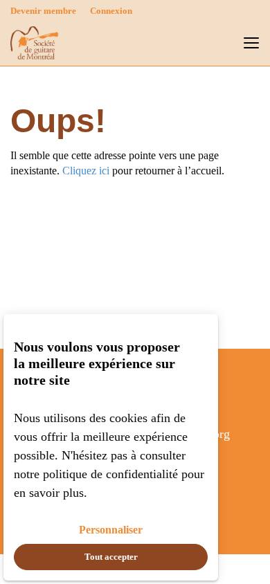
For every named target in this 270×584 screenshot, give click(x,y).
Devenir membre (43, 11)
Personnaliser (111, 530)
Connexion (111, 11)
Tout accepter (111, 556)
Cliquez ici (85, 170)
